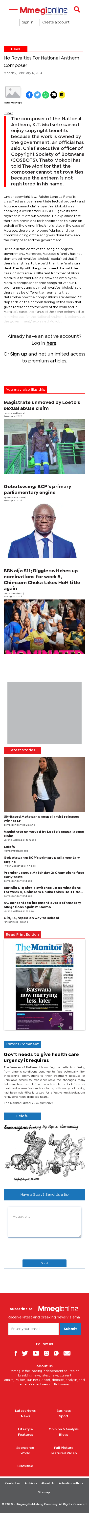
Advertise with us (71, 1483)
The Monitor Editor (17, 1103)
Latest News (25, 1410)
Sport (63, 1416)
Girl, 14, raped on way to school (31, 917)
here (51, 343)
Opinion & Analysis (64, 1429)
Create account (55, 22)
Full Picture (63, 1447)
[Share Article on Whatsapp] (45, 95)
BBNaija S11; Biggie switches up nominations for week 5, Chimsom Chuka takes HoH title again (42, 892)
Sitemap (44, 1492)
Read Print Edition (22, 934)
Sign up (18, 354)
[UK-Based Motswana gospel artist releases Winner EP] (44, 784)
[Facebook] (18, 1353)
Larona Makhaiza (14, 413)
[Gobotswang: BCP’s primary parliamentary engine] (44, 530)
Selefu (9, 846)
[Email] (68, 1353)
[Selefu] (44, 1152)
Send (44, 1263)
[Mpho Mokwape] (13, 92)
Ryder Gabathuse (14, 498)
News (15, 48)
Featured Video (63, 1453)
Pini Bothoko (11, 922)
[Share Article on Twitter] (37, 95)
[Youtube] (38, 1353)
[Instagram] (48, 1353)
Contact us (12, 1483)
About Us (47, 1483)
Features (25, 1434)
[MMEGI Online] (44, 10)
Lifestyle (25, 1429)
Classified (25, 1466)
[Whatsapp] (58, 1353)
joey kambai (11, 851)
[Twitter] (27, 1353)
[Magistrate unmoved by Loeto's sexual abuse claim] (44, 446)
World (25, 1453)
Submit (70, 1329)
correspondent (13, 594)
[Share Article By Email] (53, 95)
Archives (31, 1483)
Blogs (63, 1434)
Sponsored (25, 1447)
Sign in (27, 22)
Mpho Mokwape (13, 103)
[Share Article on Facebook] (29, 95)
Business (64, 1410)
